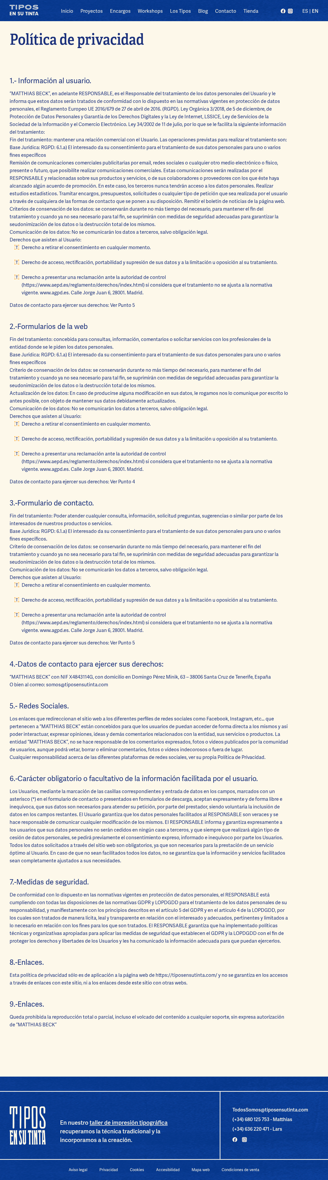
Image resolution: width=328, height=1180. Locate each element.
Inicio (67, 11)
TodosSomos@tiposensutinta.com (270, 1110)
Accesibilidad (168, 1169)
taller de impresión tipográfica (129, 1122)
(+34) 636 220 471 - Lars (257, 1129)
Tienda (250, 11)
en (315, 11)
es (305, 11)
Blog (203, 11)
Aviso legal (78, 1169)
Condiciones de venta (240, 1169)
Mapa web (201, 1169)
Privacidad (108, 1169)
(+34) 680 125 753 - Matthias (262, 1120)
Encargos (120, 11)
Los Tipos (180, 11)
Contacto (225, 11)
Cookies (137, 1169)
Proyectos (91, 11)
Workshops (150, 11)
